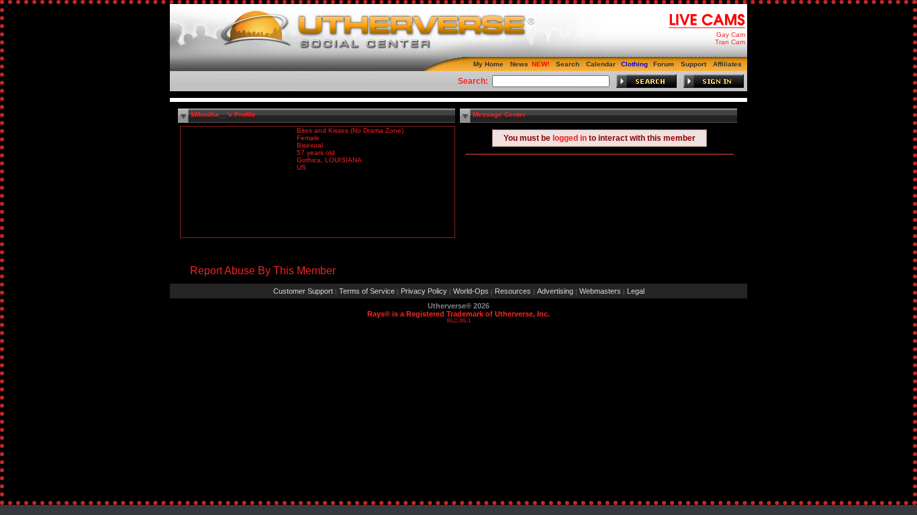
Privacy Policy (424, 291)
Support (693, 64)
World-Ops (471, 291)
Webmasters (600, 291)
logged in (569, 138)
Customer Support (303, 291)
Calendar (601, 64)
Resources (513, 291)
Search (567, 64)
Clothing (634, 64)
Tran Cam (730, 42)
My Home (488, 64)
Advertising (555, 291)
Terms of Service (367, 291)
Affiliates (727, 64)
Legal (635, 291)
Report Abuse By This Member (263, 270)
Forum (663, 64)
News (519, 64)
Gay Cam (730, 34)
